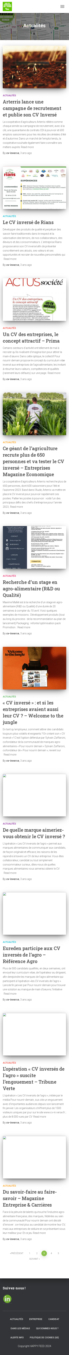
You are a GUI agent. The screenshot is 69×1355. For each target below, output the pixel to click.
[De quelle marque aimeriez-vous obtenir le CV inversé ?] (34, 795)
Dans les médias (20, 1328)
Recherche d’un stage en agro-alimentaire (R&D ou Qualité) (31, 588)
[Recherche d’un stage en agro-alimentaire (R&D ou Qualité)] (34, 547)
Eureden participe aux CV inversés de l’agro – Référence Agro (31, 954)
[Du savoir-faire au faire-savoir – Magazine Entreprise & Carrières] (34, 1157)
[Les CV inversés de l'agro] (9, 6)
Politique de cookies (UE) (44, 1337)
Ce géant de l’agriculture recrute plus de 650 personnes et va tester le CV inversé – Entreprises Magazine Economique (33, 461)
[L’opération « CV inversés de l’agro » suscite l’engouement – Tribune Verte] (34, 1034)
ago (26, 153)
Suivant (33, 1259)
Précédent (17, 1253)
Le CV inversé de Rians (28, 222)
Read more (27, 147)
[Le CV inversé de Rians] (34, 187)
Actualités (9, 95)
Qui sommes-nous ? (47, 1328)
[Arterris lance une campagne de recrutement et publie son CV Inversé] (34, 67)
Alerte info (17, 1337)
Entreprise (35, 1319)
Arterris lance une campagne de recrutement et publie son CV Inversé (32, 108)
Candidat (53, 1319)
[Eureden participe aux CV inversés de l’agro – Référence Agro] (34, 913)
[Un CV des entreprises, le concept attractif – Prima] (34, 299)
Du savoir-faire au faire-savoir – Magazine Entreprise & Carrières (30, 1198)
